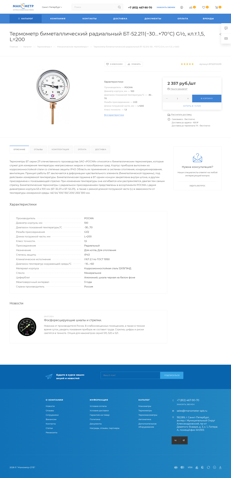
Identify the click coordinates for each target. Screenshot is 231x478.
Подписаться (172, 375)
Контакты (51, 423)
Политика (95, 419)
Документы (96, 423)
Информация (99, 400)
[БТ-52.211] (54, 97)
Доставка (100, 149)
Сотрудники (52, 415)
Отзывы (38, 149)
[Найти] (119, 7)
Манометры (144, 406)
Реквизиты (51, 432)
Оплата (82, 149)
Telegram (183, 440)
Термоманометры (147, 415)
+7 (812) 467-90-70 (140, 7)
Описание (19, 149)
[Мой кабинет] (181, 8)
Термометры (145, 410)
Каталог (144, 400)
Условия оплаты (98, 406)
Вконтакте (175, 440)
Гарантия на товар (100, 415)
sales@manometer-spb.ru (192, 410)
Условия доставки (99, 410)
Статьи (49, 428)
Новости (50, 406)
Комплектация (60, 149)
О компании (54, 400)
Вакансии (51, 419)
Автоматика (144, 419)
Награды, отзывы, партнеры (104, 428)
